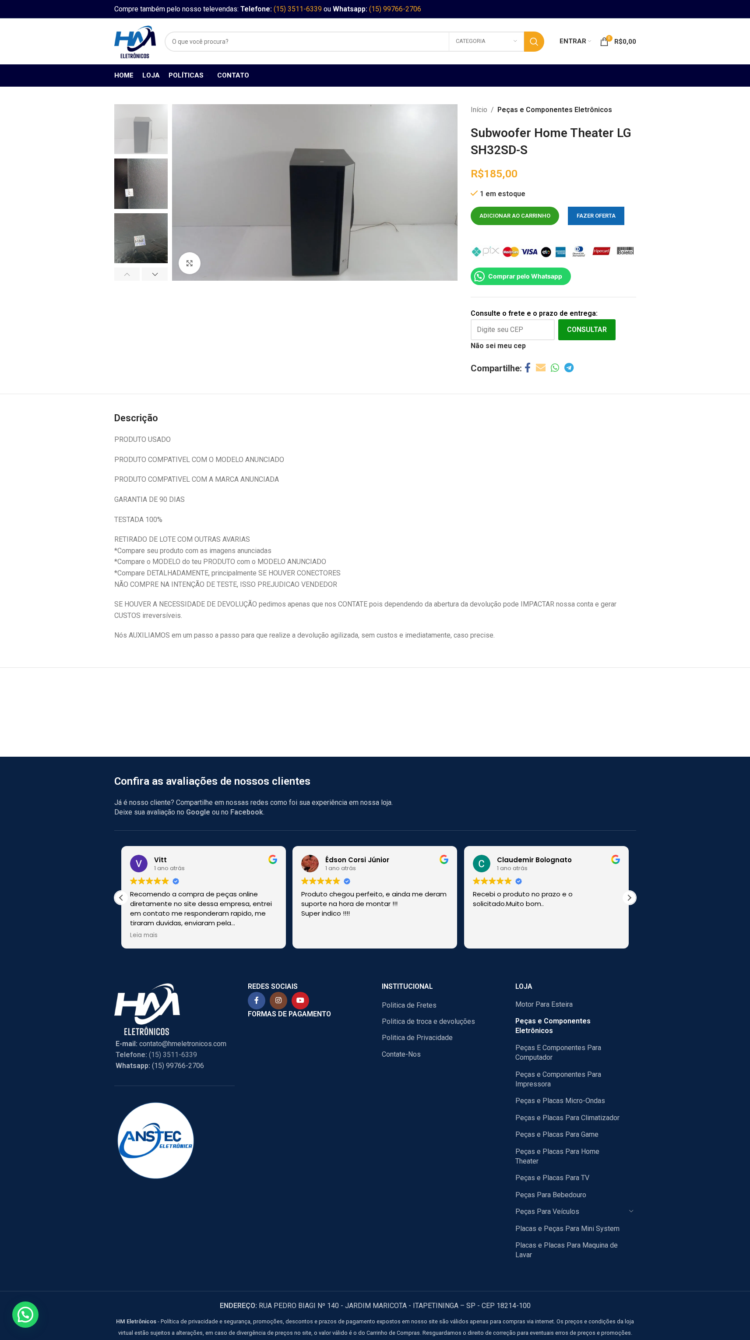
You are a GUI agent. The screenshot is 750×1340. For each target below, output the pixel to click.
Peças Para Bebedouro (550, 1195)
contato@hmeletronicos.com (171, 1044)
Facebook (246, 812)
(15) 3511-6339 (298, 9)
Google (198, 812)
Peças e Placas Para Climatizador (567, 1118)
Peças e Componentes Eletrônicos (554, 110)
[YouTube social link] (300, 1000)
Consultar (587, 329)
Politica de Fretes (409, 1005)
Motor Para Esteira (544, 1004)
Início (479, 110)
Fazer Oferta (596, 215)
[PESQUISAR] (534, 42)
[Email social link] (540, 368)
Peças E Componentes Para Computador (558, 1052)
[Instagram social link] (278, 1000)
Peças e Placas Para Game (557, 1134)
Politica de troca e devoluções (428, 1021)
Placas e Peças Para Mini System (567, 1228)
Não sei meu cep (498, 346)
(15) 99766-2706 (395, 9)
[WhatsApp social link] (555, 368)
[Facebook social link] (527, 368)
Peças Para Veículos (547, 1211)
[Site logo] (135, 41)
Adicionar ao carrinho (514, 215)
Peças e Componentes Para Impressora (558, 1079)
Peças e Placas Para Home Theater (557, 1156)
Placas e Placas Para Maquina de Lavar (566, 1250)
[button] (127, 274)
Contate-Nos (401, 1054)
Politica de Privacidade (417, 1037)
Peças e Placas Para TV (552, 1178)
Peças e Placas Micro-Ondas (560, 1101)
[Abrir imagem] (190, 263)
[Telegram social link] (569, 368)
